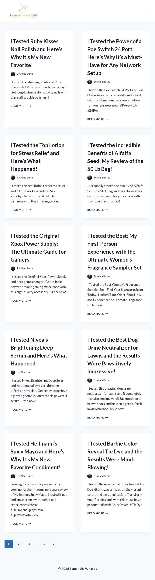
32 (44, 544)
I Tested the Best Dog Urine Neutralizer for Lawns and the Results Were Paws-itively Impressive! (113, 355)
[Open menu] (146, 11)
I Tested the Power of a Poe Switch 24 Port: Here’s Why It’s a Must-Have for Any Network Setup (114, 57)
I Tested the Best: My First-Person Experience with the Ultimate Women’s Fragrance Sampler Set (114, 251)
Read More (21, 105)
